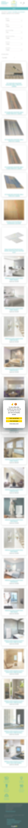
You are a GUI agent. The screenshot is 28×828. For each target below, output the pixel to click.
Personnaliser (14, 424)
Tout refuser (14, 421)
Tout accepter (14, 418)
